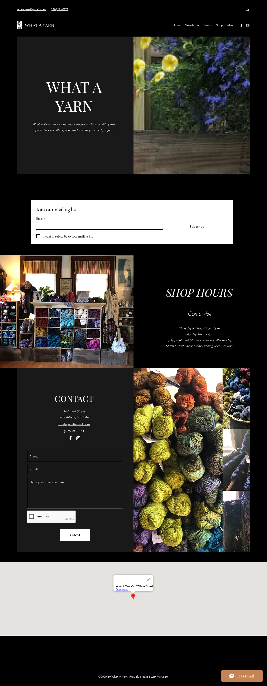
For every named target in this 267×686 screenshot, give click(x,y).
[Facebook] (241, 25)
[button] (247, 9)
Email (41, 218)
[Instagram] (248, 25)
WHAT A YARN (39, 25)
